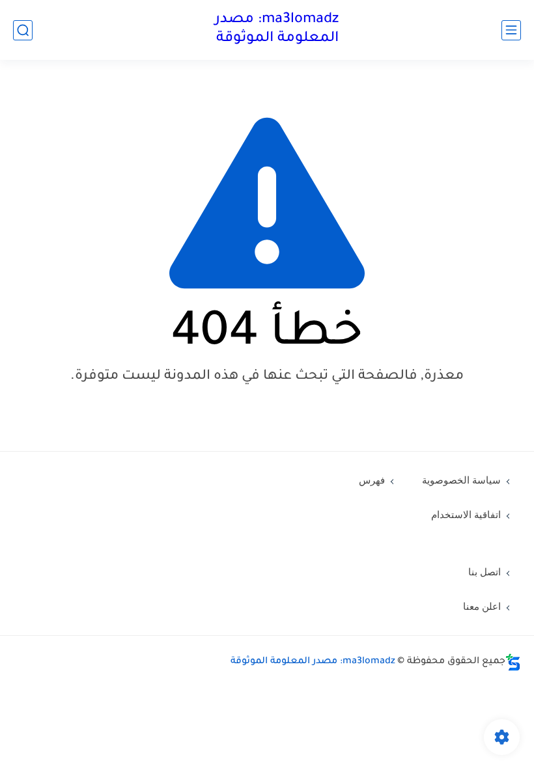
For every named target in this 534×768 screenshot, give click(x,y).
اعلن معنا (482, 606)
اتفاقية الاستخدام (466, 515)
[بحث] (23, 30)
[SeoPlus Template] (513, 662)
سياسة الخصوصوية (461, 480)
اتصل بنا (484, 572)
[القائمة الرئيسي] (511, 30)
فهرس (372, 480)
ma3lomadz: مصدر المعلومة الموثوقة (277, 29)
